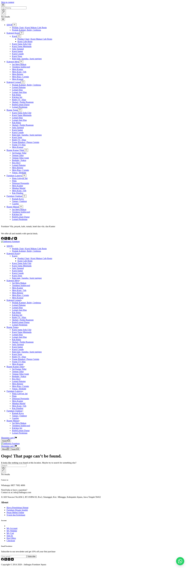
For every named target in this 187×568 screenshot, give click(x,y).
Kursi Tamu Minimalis (21, 266)
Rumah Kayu (18, 413)
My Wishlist (12, 531)
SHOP (9, 246)
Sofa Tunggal (18, 268)
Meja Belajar (17, 293)
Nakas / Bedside (19, 389)
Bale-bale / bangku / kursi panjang (27, 278)
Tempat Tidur (18, 371)
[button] (180, 561)
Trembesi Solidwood (21, 285)
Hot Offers (11, 538)
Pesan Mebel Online (15, 512)
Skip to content (7, 2)
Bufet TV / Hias (19, 317)
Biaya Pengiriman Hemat (17, 507)
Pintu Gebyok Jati (20, 393)
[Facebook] (2, 560)
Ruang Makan (13, 421)
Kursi (14, 256)
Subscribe (31, 556)
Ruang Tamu (12, 327)
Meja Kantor (17, 288)
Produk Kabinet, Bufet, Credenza (26, 251)
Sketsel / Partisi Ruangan (23, 320)
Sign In (10, 536)
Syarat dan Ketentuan (16, 515)
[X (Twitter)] (6, 560)
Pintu (14, 396)
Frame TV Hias (19, 361)
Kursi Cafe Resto (25, 261)
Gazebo (15, 418)
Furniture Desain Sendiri (17, 510)
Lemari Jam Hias (19, 310)
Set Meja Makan (19, 283)
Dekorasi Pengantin (20, 398)
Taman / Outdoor (19, 416)
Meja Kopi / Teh (19, 290)
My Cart (10, 533)
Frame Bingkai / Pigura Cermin (25, 359)
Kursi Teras (17, 275)
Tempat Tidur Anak (20, 374)
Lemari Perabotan (19, 325)
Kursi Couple (18, 273)
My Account (12, 528)
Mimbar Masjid (18, 403)
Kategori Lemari (14, 300)
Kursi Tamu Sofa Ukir (21, 263)
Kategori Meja (13, 280)
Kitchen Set (17, 315)
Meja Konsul (17, 298)
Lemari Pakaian (19, 305)
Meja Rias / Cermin (20, 295)
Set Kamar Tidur (19, 369)
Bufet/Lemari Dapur (21, 322)
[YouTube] (12, 560)
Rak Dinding (17, 408)
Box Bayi (16, 379)
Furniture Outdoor (14, 411)
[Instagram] (9, 560)
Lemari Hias (17, 307)
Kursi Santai (17, 271)
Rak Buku (16, 312)
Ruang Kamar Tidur (15, 366)
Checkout (11, 540)
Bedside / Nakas (19, 376)
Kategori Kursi (13, 253)
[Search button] (3, 470)
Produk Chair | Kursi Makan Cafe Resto (29, 248)
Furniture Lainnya (14, 391)
